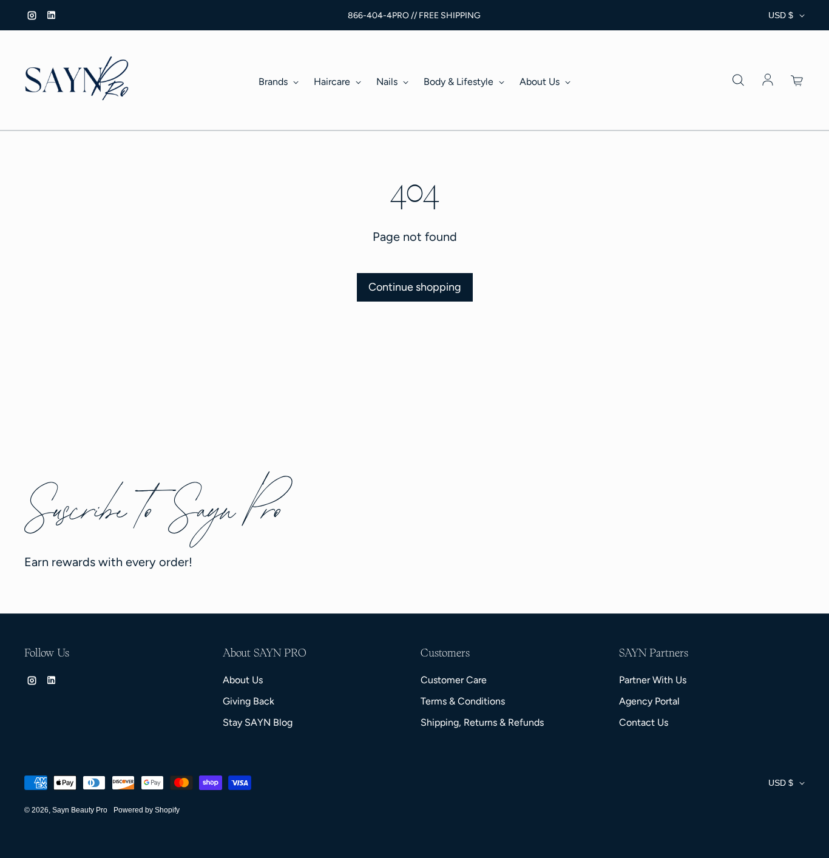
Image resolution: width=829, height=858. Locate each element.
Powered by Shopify (146, 810)
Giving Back (248, 701)
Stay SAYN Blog (258, 722)
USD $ (780, 15)
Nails (388, 81)
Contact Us (643, 722)
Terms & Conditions (463, 701)
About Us (540, 81)
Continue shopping (414, 287)
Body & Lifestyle (460, 81)
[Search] (738, 80)
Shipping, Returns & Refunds (482, 722)
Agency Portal (649, 701)
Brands (274, 81)
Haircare (333, 81)
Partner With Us (652, 680)
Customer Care (454, 680)
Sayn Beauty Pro (79, 810)
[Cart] (797, 80)
